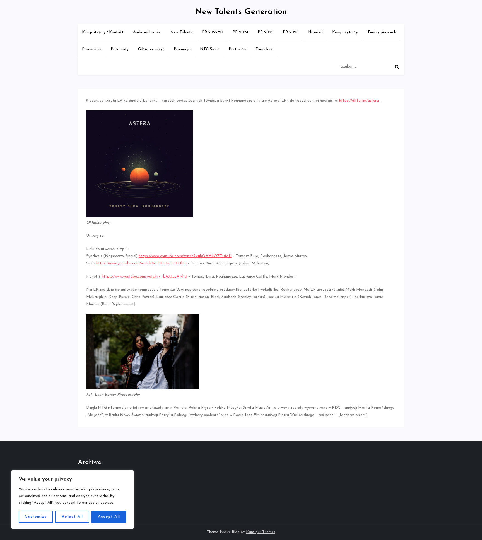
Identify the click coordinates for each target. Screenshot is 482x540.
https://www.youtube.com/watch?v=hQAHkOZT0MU (185, 256)
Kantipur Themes (260, 532)
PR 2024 (240, 32)
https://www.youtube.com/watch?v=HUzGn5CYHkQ (141, 263)
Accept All (109, 517)
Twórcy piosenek (381, 32)
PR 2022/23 (212, 32)
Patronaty (120, 49)
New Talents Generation (241, 12)
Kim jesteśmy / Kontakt (103, 32)
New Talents (181, 32)
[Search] (397, 66)
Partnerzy (237, 49)
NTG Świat (209, 49)
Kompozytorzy (345, 32)
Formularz (264, 49)
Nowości (315, 32)
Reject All (72, 517)
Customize (36, 517)
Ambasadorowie (147, 32)
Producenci (91, 49)
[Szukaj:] (371, 66)
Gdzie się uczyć (151, 49)
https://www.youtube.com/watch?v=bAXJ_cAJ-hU (144, 276)
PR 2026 (290, 32)
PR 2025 (265, 32)
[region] (72, 499)
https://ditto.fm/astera (359, 101)
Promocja (182, 49)
